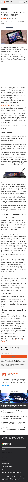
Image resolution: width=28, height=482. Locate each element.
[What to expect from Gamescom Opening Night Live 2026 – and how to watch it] (14, 401)
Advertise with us (5, 463)
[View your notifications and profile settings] (17, 2)
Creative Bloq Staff (12, 18)
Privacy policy (4, 457)
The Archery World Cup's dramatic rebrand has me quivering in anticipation (15, 417)
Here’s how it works (9, 27)
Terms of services (16, 360)
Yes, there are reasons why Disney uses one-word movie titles (14, 411)
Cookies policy (5, 460)
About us (3, 449)
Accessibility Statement (7, 466)
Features (4, 18)
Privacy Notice (18, 361)
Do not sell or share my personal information (11, 472)
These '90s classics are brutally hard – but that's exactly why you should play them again (14, 429)
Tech (2, 6)
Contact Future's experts (7, 452)
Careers (3, 469)
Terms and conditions (6, 455)
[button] (26, 2)
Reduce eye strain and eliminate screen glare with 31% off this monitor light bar (14, 423)
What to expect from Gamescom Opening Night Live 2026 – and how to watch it (14, 406)
